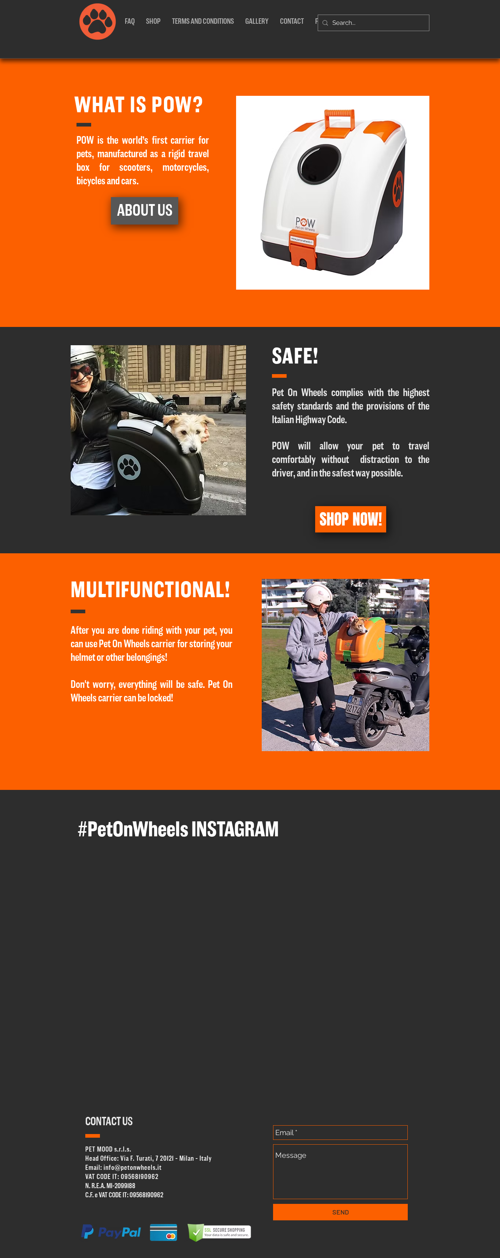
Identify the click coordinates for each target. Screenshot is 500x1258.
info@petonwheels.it (133, 1167)
